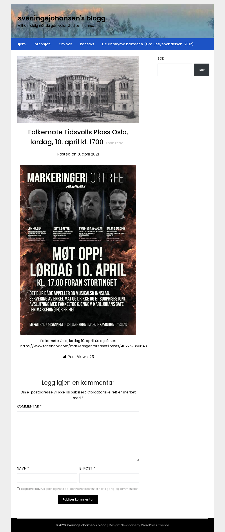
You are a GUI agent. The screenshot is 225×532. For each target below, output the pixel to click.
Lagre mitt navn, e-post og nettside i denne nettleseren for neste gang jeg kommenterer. (79, 489)
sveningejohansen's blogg (61, 18)
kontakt (87, 44)
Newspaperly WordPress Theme (145, 525)
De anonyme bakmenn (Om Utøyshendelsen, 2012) (148, 44)
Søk (161, 58)
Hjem (21, 44)
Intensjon (42, 44)
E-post (87, 468)
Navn (23, 468)
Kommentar (29, 406)
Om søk (65, 44)
